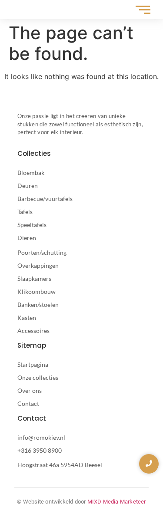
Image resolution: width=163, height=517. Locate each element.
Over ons (29, 390)
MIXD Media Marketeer (116, 501)
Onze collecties (37, 377)
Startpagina (32, 364)
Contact (28, 403)
